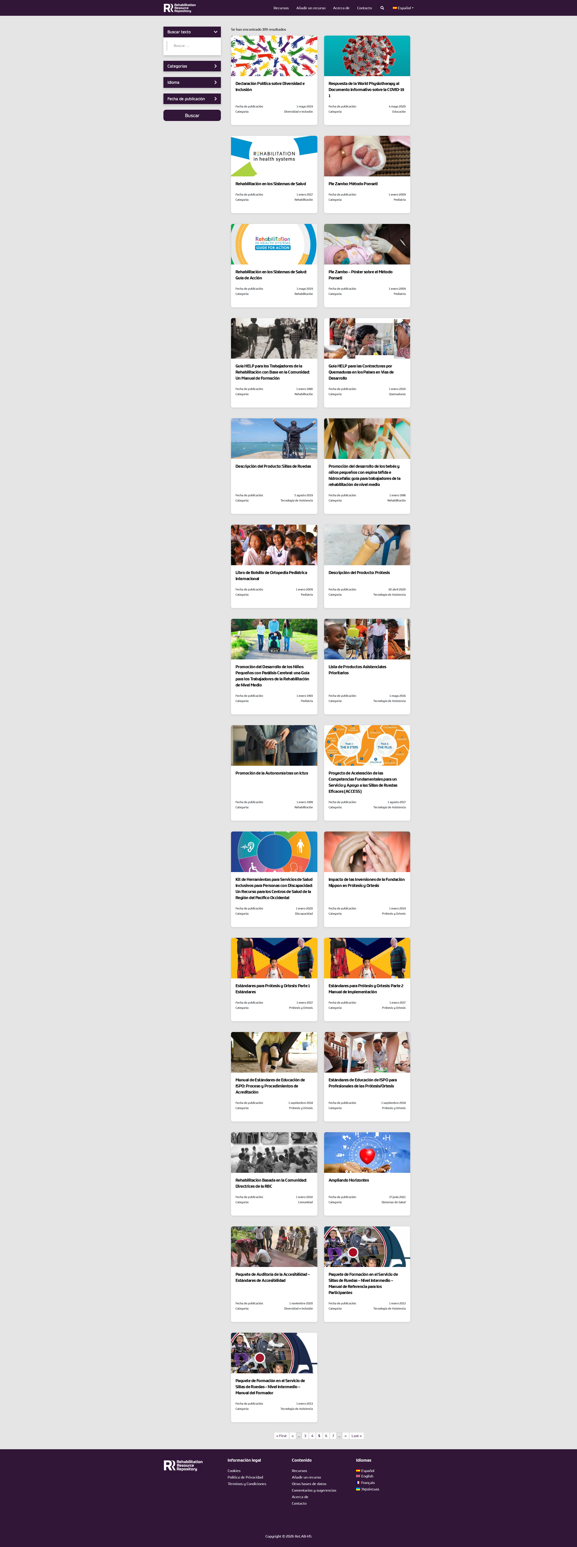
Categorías (177, 66)
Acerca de (341, 8)
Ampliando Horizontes (349, 1180)
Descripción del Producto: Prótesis (359, 572)
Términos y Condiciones (247, 1483)
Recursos (281, 8)
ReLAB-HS (303, 1536)
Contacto (364, 8)
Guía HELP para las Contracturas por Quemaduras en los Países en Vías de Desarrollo (361, 372)
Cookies (234, 1470)
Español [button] (404, 8)
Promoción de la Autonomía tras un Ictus (272, 773)
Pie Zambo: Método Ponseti (353, 183)
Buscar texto (179, 31)
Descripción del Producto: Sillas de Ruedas (273, 466)
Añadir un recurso (310, 8)
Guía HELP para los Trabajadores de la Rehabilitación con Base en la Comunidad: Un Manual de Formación (273, 372)
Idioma (173, 82)
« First (281, 1435)
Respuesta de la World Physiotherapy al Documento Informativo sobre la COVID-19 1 (366, 89)
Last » (357, 1435)
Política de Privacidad (245, 1477)
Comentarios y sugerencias (314, 1490)
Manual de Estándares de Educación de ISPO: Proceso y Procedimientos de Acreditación (270, 1086)
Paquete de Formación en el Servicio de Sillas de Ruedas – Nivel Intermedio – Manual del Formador (270, 1386)
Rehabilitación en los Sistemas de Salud (271, 183)
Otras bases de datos (309, 1483)
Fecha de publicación (186, 98)
